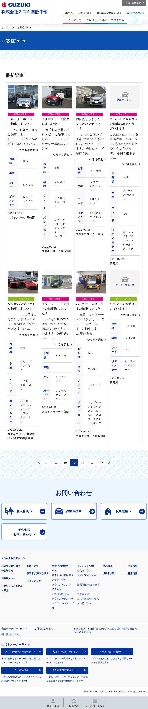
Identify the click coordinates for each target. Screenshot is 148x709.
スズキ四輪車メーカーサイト (20, 651)
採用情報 (132, 573)
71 (83, 462)
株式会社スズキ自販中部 (24, 11)
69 (65, 462)
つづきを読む (27, 150)
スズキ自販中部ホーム (13, 558)
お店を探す (32, 565)
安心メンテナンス (61, 584)
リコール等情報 (20, 670)
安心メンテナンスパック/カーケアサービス (63, 603)
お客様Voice (8, 578)
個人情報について (10, 634)
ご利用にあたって (43, 628)
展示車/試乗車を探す (38, 573)
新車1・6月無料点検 (62, 575)
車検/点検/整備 (60, 565)
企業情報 (132, 565)
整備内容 (56, 589)
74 (102, 462)
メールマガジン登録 (110, 651)
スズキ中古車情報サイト (65, 670)
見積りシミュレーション (65, 651)
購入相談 (107, 565)
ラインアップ (34, 581)
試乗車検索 (108, 573)
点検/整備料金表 (60, 594)
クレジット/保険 (85, 565)
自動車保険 (83, 594)
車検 (54, 570)
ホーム (5, 27)
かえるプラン (84, 570)
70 (74, 462)
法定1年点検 (58, 580)
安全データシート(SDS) (14, 628)
